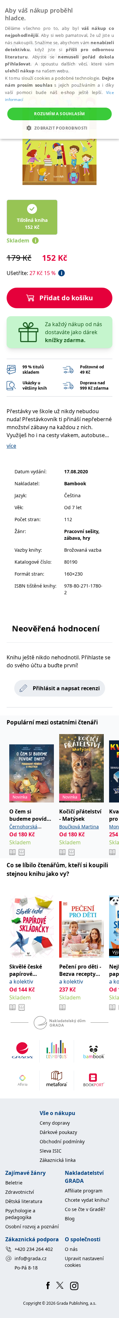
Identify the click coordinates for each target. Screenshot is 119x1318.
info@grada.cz (31, 1258)
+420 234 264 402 (34, 1249)
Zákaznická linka (58, 1160)
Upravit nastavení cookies (84, 1261)
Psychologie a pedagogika (20, 1213)
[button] (59, 128)
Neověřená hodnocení (55, 628)
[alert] (59, 69)
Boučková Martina (79, 826)
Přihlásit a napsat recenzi (66, 688)
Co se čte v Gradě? (85, 1209)
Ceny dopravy (55, 1123)
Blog (70, 1218)
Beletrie (13, 1182)
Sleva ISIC (50, 1151)
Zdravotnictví (19, 1192)
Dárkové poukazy (58, 1132)
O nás (71, 1249)
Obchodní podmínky (62, 1141)
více (11, 445)
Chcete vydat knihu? (87, 1200)
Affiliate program (83, 1190)
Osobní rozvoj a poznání (32, 1226)
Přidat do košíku (66, 297)
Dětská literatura (23, 1201)
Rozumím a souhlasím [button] (59, 114)
